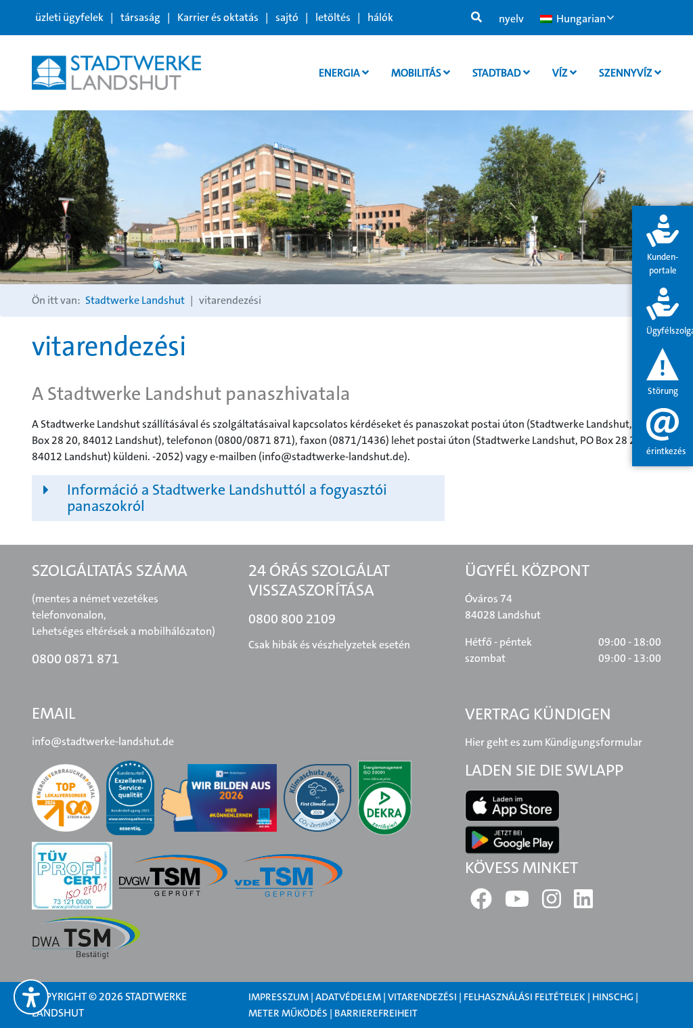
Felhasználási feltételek (525, 997)
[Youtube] (517, 903)
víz (561, 73)
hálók (380, 17)
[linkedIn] (583, 903)
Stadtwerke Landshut (135, 300)
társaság (140, 17)
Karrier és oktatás (218, 17)
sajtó (286, 17)
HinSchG (612, 997)
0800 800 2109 (292, 618)
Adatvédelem (348, 997)
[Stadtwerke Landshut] (116, 72)
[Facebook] (481, 903)
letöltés (333, 17)
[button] (238, 498)
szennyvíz (626, 73)
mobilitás (417, 73)
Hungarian (580, 19)
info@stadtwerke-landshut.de (103, 741)
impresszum (278, 997)
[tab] (662, 246)
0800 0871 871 (75, 658)
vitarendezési (422, 997)
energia (340, 73)
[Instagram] (551, 903)
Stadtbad (497, 73)
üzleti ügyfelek (69, 17)
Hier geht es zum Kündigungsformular (553, 742)
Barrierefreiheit (376, 1013)
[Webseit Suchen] (476, 17)
